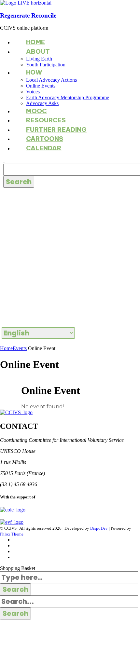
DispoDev (99, 528)
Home (6, 348)
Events (20, 348)
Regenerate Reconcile (28, 15)
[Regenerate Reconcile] (25, 3)
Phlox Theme (11, 534)
